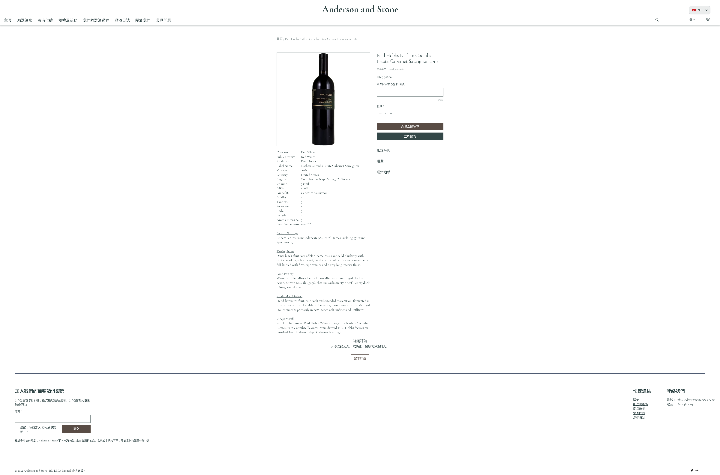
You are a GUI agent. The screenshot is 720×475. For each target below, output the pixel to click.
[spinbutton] (385, 113)
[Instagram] (697, 470)
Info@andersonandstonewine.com (695, 400)
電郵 (18, 411)
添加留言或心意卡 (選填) (391, 84)
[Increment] (391, 113)
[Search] (657, 20)
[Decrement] (379, 113)
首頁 (280, 39)
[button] (708, 19)
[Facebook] (692, 470)
